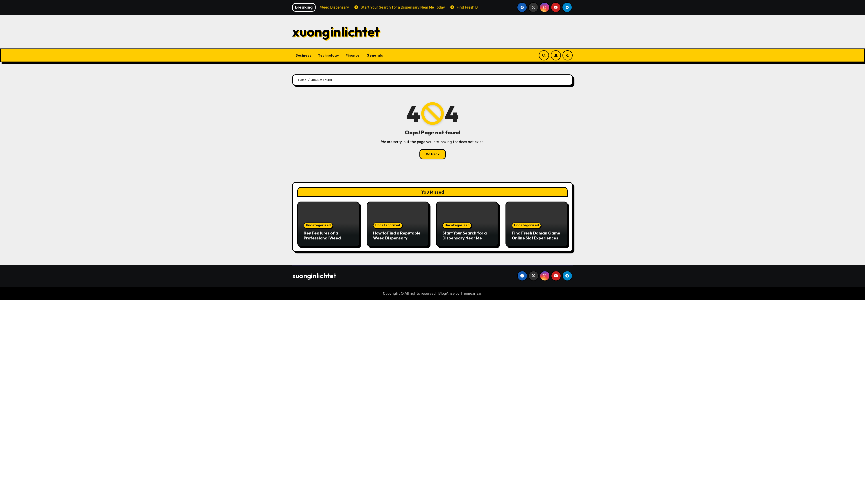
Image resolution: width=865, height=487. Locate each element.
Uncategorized (318, 225)
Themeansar (470, 293)
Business (303, 55)
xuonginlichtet (336, 31)
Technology (328, 55)
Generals (374, 55)
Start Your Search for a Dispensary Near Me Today (464, 237)
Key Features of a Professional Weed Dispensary (322, 237)
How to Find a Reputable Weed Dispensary (397, 235)
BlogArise (446, 293)
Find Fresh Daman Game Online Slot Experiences (536, 235)
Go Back (432, 154)
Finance (353, 55)
